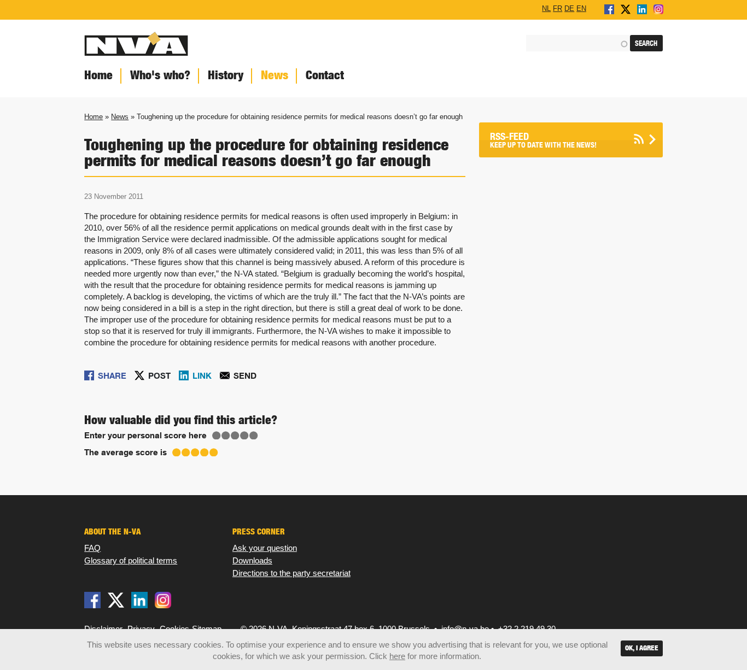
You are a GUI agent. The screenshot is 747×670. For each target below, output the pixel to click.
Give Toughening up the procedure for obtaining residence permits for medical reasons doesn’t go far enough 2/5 (225, 435)
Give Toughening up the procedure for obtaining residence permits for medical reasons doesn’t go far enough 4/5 (244, 435)
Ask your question (264, 548)
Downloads (252, 560)
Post (159, 375)
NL (546, 8)
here (397, 656)
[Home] (225, 43)
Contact (325, 75)
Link (202, 375)
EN (581, 8)
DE (569, 8)
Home (98, 75)
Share (112, 375)
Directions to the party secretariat (291, 573)
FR (557, 8)
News (274, 75)
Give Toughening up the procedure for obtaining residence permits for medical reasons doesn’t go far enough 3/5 (235, 435)
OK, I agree (641, 648)
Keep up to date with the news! (543, 140)
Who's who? (160, 75)
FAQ (92, 548)
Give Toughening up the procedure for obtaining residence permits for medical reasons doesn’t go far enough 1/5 (216, 435)
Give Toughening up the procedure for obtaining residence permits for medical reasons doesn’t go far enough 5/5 (253, 435)
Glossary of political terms (130, 560)
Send (245, 375)
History (225, 75)
